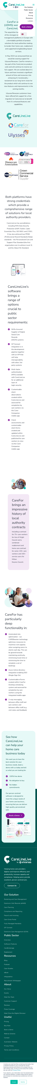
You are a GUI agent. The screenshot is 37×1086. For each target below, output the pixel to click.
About (31, 13)
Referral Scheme (9, 1034)
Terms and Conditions (11, 1050)
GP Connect (8, 928)
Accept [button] (14, 1082)
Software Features (10, 944)
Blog (5, 960)
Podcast (7, 964)
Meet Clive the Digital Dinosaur (15, 1013)
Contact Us (12, 886)
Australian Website (10, 1042)
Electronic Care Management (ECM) (16, 932)
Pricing (30, 15)
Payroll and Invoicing (11, 915)
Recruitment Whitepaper (12, 981)
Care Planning (9, 907)
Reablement (8, 952)
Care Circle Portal (10, 919)
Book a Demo (26, 27)
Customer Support (10, 1001)
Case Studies (8, 968)
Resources (29, 18)
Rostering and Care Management (15, 899)
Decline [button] (23, 1082)
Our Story (7, 989)
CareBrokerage (9, 948)
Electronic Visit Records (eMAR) (15, 903)
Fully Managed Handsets (12, 924)
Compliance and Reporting (13, 911)
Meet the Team (9, 997)
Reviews (7, 1005)
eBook (6, 973)
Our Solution (28, 7)
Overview (7, 940)
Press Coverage (9, 1009)
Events (6, 993)
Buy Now (7, 1026)
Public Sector (28, 10)
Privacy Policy (16, 1070)
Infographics (8, 977)
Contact (30, 21)
